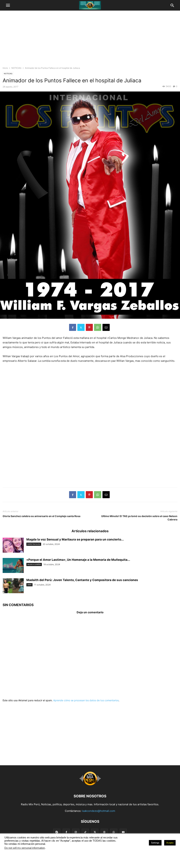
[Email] (106, 327)
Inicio (5, 68)
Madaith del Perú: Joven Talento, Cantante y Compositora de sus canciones (82, 580)
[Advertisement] (90, 39)
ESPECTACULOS (33, 544)
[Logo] (90, 785)
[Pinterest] (89, 327)
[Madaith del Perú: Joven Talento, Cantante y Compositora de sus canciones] (13, 586)
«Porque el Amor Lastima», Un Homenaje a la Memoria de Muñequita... (78, 559)
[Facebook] (72, 327)
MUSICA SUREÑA (34, 564)
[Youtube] (123, 832)
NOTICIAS (16, 68)
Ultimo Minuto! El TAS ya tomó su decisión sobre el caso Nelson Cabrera (139, 518)
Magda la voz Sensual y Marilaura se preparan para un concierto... (75, 539)
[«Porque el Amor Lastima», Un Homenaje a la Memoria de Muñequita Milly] (13, 566)
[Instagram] (75, 832)
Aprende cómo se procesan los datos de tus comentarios (86, 700)
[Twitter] (81, 327)
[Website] (104, 832)
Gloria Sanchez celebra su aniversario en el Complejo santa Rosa (41, 516)
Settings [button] (155, 842)
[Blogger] (56, 832)
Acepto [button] (169, 842)
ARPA (29, 585)
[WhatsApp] (97, 327)
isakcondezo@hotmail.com (98, 811)
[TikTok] (85, 832)
